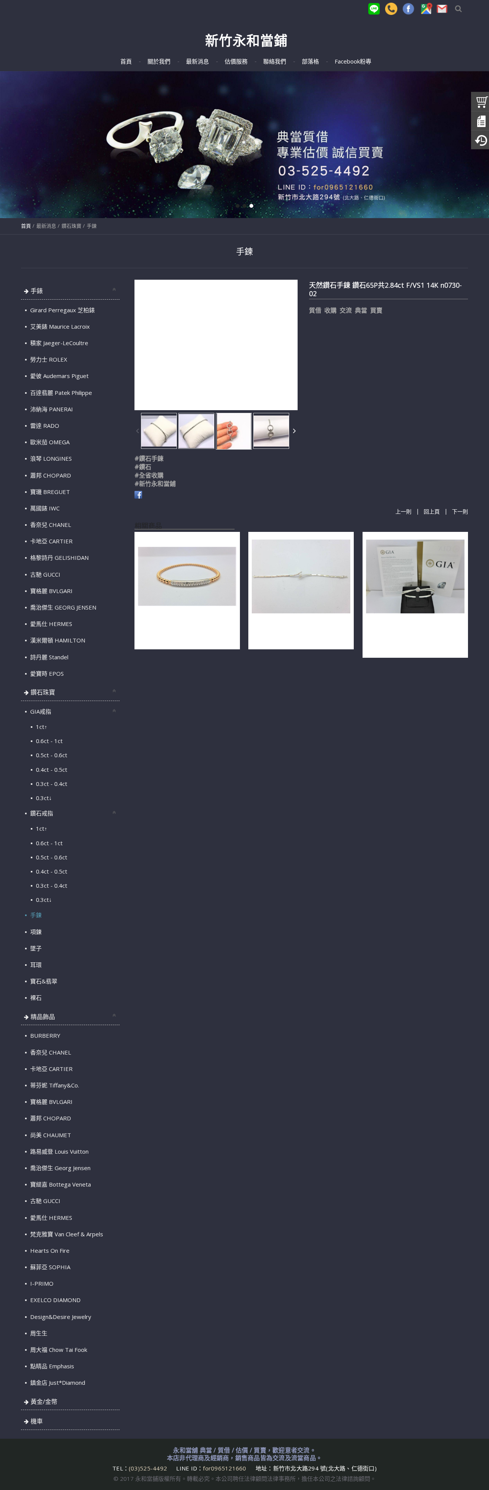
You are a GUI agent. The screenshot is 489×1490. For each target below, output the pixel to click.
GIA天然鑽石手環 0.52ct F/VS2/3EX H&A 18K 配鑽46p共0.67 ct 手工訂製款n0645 (414, 636)
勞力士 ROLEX (48, 359)
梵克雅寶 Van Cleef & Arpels (66, 1234)
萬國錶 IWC (44, 508)
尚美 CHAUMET (50, 1135)
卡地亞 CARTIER (51, 541)
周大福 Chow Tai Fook (58, 1349)
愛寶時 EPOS (46, 673)
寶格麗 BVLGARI (51, 591)
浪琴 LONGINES (50, 458)
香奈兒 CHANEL (50, 524)
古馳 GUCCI (44, 574)
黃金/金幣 (44, 1401)
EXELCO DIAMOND (55, 1300)
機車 (37, 1421)
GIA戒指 (40, 711)
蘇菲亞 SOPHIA (49, 1267)
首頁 (26, 225)
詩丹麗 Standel (48, 657)
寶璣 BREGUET (49, 492)
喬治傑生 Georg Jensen (60, 1168)
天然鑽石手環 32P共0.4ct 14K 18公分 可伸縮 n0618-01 (186, 632)
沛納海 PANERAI (51, 409)
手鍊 (92, 225)
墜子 (35, 948)
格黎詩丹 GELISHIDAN (59, 557)
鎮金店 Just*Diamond (57, 1382)
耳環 (35, 964)
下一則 (460, 511)
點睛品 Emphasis (51, 1366)
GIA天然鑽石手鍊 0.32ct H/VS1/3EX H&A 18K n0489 (298, 632)
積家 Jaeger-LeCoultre (58, 343)
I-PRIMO (41, 1283)
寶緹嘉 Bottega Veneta (60, 1184)
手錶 (37, 291)
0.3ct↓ (43, 798)
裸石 (35, 997)
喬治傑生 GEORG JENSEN (62, 607)
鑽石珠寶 (71, 225)
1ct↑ (40, 726)
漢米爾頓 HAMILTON (57, 640)
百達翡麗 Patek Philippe (60, 392)
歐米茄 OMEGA (49, 442)
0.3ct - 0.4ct (50, 783)
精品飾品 (43, 1016)
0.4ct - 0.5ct (50, 769)
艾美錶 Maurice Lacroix (59, 326)
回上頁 (432, 511)
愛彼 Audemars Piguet (59, 376)
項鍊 (35, 932)
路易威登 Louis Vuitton (59, 1151)
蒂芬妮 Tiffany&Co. (54, 1085)
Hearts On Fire (49, 1250)
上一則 (403, 511)
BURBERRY (44, 1035)
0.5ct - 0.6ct (50, 755)
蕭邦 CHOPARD (50, 475)
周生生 (38, 1333)
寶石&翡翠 (43, 981)
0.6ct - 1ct (48, 741)
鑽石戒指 (41, 813)
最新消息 (46, 225)
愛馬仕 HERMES (50, 624)
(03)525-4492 (148, 1468)
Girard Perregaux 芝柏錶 (62, 310)
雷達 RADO (44, 425)
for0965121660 (224, 1468)
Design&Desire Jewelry (60, 1316)
